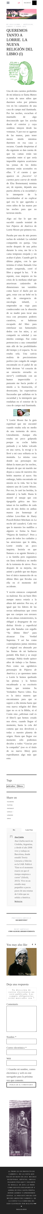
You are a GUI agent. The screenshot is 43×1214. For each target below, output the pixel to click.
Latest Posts (29, 830)
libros (20, 786)
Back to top (20, 1209)
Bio (14, 830)
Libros (10, 26)
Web (9, 1058)
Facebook (10, 801)
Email (9, 818)
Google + (10, 811)
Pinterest (10, 808)
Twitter (10, 805)
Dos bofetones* (21, 919)
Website (18, 901)
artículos (11, 786)
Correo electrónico (17, 1047)
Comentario (12, 1004)
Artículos (28, 24)
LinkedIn (10, 815)
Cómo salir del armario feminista (21, 930)
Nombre (11, 1037)
